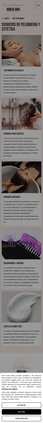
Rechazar (22, 405)
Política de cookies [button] (9, 389)
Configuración (21, 418)
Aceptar (21, 412)
